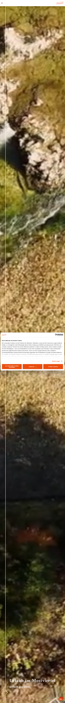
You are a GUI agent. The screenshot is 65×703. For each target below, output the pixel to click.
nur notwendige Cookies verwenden (12, 366)
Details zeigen (56, 361)
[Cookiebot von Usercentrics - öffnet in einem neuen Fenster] (56, 335)
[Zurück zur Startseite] (59, 3)
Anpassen (31, 366)
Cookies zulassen (53, 366)
